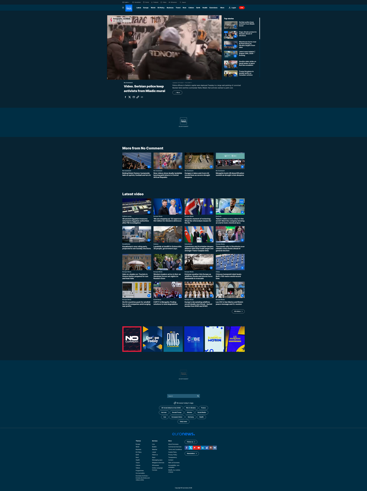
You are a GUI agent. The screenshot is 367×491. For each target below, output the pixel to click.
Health (204, 8)
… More (177, 92)
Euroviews (213, 8)
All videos (237, 311)
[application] (164, 47)
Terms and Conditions (175, 449)
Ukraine (189, 412)
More (170, 441)
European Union (177, 417)
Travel (178, 8)
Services (155, 441)
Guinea (155, 244)
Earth (198, 8)
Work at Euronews (173, 462)
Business (170, 8)
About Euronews (173, 444)
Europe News (157, 216)
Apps (153, 457)
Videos (138, 468)
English (126, 2)
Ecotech (218, 216)
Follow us (155, 454)
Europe (146, 8)
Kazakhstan (126, 244)
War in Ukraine (191, 408)
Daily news (183, 421)
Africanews (155, 465)
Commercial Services (174, 447)
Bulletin (154, 447)
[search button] (180, 2)
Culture (191, 8)
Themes (138, 441)
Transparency (172, 457)
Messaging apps (157, 460)
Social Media (202, 412)
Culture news (126, 216)
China (218, 272)
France (203, 408)
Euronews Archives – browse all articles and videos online (143, 478)
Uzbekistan (188, 244)
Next (184, 8)
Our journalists (140, 473)
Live (241, 7)
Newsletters (191, 453)
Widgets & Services (158, 462)
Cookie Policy (172, 452)
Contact (170, 460)
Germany (191, 417)
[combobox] (190, 2)
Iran (165, 417)
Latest (138, 8)
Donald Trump (176, 412)
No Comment (126, 170)
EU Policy (161, 8)
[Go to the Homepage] (128, 8)
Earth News (157, 299)
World (153, 8)
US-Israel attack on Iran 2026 (171, 408)
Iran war (164, 412)
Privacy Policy (172, 454)
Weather (154, 449)
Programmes (140, 470)
